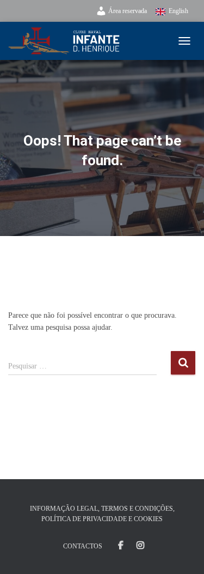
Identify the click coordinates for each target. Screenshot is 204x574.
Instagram (140, 545)
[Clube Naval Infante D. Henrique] (68, 41)
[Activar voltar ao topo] (182, 552)
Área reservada (127, 11)
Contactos (82, 546)
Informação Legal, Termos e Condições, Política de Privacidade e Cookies (102, 514)
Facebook (121, 545)
